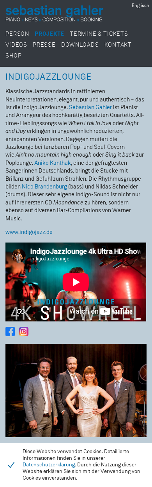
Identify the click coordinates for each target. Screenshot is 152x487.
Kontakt (118, 45)
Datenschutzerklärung (49, 465)
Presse (44, 45)
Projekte (49, 34)
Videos (16, 45)
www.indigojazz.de (29, 232)
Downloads (80, 45)
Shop (13, 56)
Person (17, 34)
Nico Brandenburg (44, 187)
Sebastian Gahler (90, 107)
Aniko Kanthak (52, 163)
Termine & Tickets (99, 34)
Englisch (140, 5)
